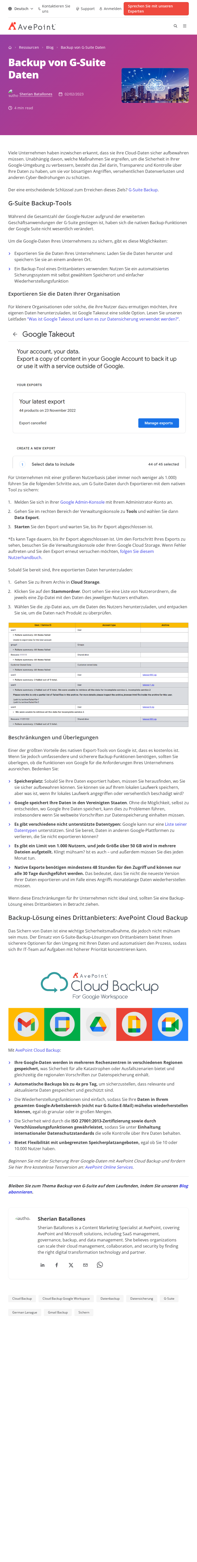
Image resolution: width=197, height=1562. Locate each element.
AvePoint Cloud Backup (37, 1050)
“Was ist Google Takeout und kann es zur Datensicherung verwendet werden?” (103, 319)
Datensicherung (141, 1298)
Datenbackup (110, 1298)
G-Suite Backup (143, 190)
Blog (50, 47)
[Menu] (185, 26)
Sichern (83, 1312)
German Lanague (24, 1312)
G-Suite (169, 1298)
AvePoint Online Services (109, 1167)
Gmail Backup (58, 1312)
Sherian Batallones (35, 94)
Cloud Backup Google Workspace (66, 1298)
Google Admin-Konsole (82, 502)
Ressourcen (29, 47)
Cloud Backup (22, 1298)
